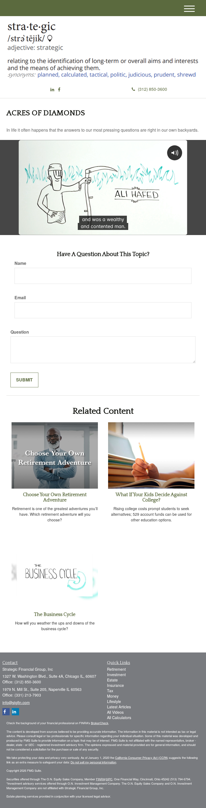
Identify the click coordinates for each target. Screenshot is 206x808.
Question (19, 332)
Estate (112, 680)
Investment (116, 674)
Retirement (116, 669)
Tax (110, 690)
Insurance (115, 685)
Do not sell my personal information (93, 762)
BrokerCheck (99, 723)
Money (113, 696)
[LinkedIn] (52, 89)
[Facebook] (59, 89)
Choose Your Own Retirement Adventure (55, 497)
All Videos (115, 712)
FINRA (100, 779)
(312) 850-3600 (152, 89)
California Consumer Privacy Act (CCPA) (141, 757)
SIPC (109, 779)
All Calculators (119, 717)
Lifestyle (114, 701)
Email (20, 298)
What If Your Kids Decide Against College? (151, 497)
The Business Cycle (54, 614)
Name (20, 263)
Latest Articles (119, 706)
